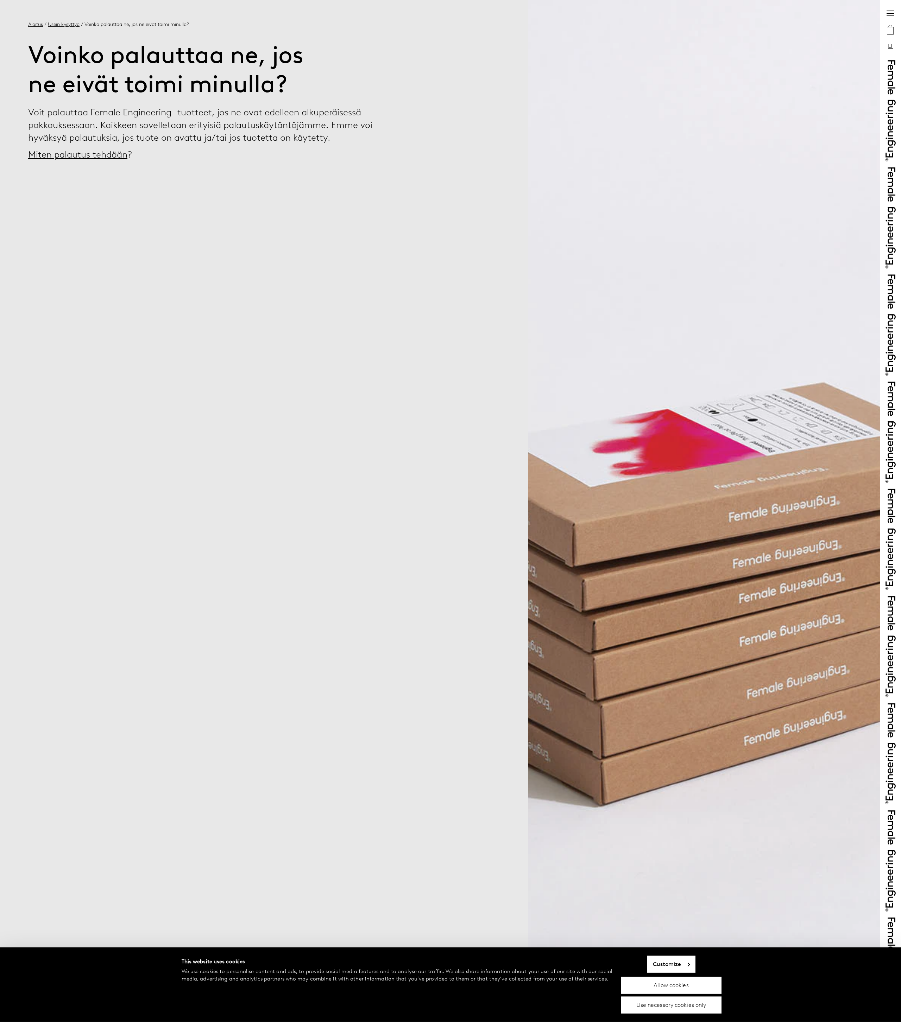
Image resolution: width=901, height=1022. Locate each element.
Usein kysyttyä (64, 24)
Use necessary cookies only (671, 1005)
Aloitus (35, 24)
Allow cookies (671, 985)
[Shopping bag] (890, 30)
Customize (667, 964)
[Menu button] (890, 13)
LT (890, 46)
